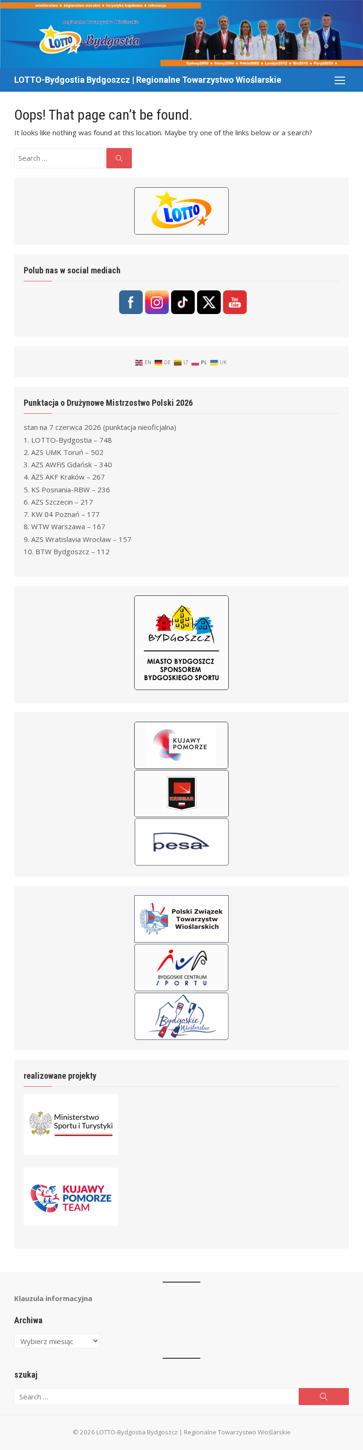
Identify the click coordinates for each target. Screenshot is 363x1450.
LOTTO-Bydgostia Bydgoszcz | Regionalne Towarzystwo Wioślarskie (147, 80)
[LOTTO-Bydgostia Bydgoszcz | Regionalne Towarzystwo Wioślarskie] (181, 34)
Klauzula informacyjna (53, 1298)
